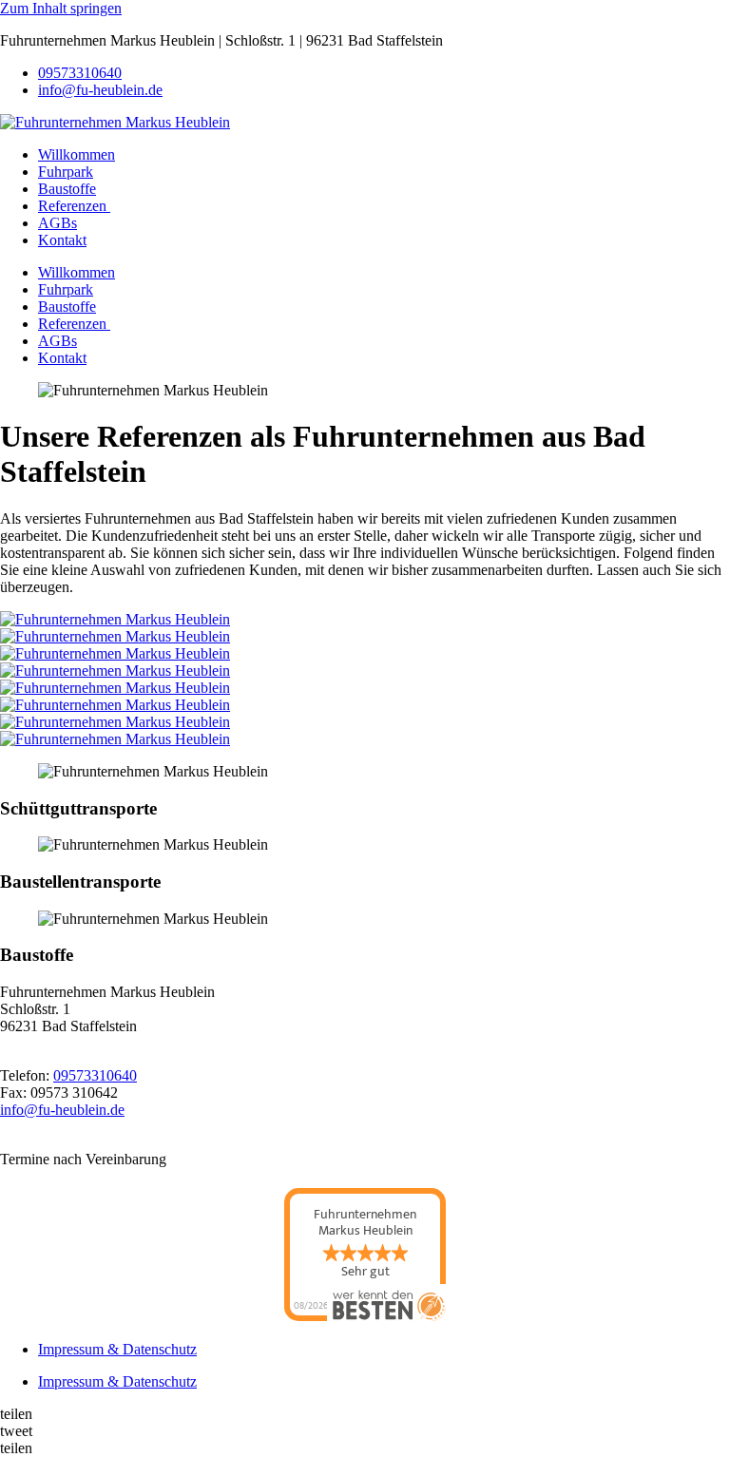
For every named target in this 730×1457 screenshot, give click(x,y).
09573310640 (80, 73)
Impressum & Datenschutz (117, 1349)
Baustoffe (67, 189)
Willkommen (76, 154)
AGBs (57, 223)
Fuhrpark (65, 171)
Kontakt (62, 240)
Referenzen (74, 206)
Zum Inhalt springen (61, 8)
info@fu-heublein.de (100, 90)
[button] (365, 1414)
